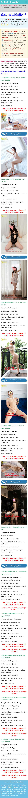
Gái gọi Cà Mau (12, 5)
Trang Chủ (4, 5)
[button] (26, 2)
